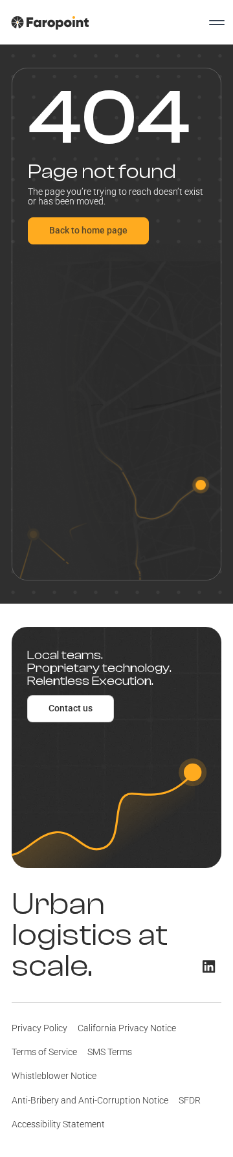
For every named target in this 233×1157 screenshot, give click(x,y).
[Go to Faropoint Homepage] (50, 22)
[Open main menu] (216, 22)
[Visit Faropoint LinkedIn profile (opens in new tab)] (209, 966)
